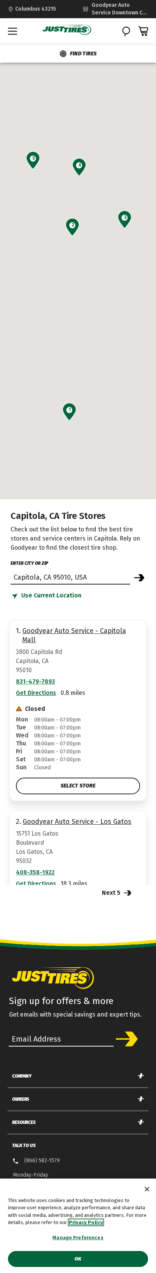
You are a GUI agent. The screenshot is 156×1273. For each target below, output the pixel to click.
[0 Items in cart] (144, 31)
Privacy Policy (86, 1222)
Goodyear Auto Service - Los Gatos (77, 821)
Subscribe (126, 1039)
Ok (78, 1259)
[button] (69, 409)
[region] (78, 1226)
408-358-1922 (35, 872)
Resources (24, 1122)
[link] (115, 9)
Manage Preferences (78, 1237)
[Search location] (139, 578)
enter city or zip (29, 563)
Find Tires (83, 53)
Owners (20, 1099)
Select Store (78, 786)
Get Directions (36, 692)
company (21, 1076)
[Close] (147, 1189)
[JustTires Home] (67, 30)
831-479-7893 (35, 681)
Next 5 (112, 892)
